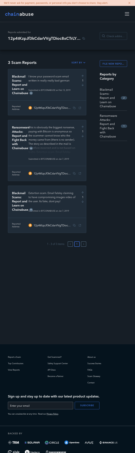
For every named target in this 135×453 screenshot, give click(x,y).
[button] (127, 14)
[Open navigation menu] (127, 14)
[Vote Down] (82, 85)
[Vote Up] (82, 76)
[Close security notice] (129, 3)
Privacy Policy (52, 414)
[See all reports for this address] (80, 108)
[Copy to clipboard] (83, 38)
